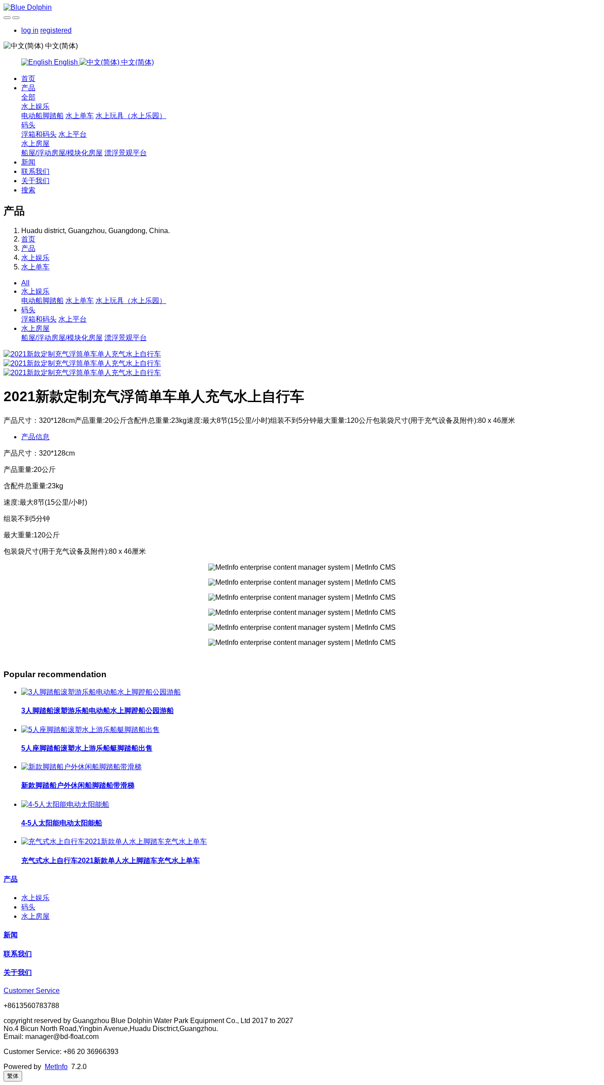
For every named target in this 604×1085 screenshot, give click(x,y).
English (66, 62)
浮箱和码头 (39, 134)
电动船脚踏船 (42, 115)
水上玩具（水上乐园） (131, 115)
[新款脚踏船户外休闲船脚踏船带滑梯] (81, 767)
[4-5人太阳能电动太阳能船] (65, 804)
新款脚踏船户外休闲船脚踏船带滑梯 (77, 785)
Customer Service (32, 990)
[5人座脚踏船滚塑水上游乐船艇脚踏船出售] (90, 729)
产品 (28, 88)
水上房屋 (35, 143)
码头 (28, 125)
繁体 (13, 1076)
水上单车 (79, 115)
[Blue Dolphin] (302, 8)
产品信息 (35, 437)
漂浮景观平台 (125, 153)
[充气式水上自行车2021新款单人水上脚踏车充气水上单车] (114, 841)
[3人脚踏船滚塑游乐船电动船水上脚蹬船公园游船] (101, 692)
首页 (28, 78)
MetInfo (56, 1066)
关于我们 (35, 180)
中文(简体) (136, 62)
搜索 (28, 190)
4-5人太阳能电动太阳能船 (61, 823)
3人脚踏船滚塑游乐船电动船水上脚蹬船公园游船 (97, 710)
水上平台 (72, 134)
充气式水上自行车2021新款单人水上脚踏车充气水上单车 (110, 860)
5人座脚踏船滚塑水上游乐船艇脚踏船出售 (87, 748)
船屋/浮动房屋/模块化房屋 (62, 153)
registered (56, 30)
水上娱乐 (35, 106)
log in (29, 30)
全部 (28, 97)
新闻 (28, 162)
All (25, 283)
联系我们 (35, 171)
